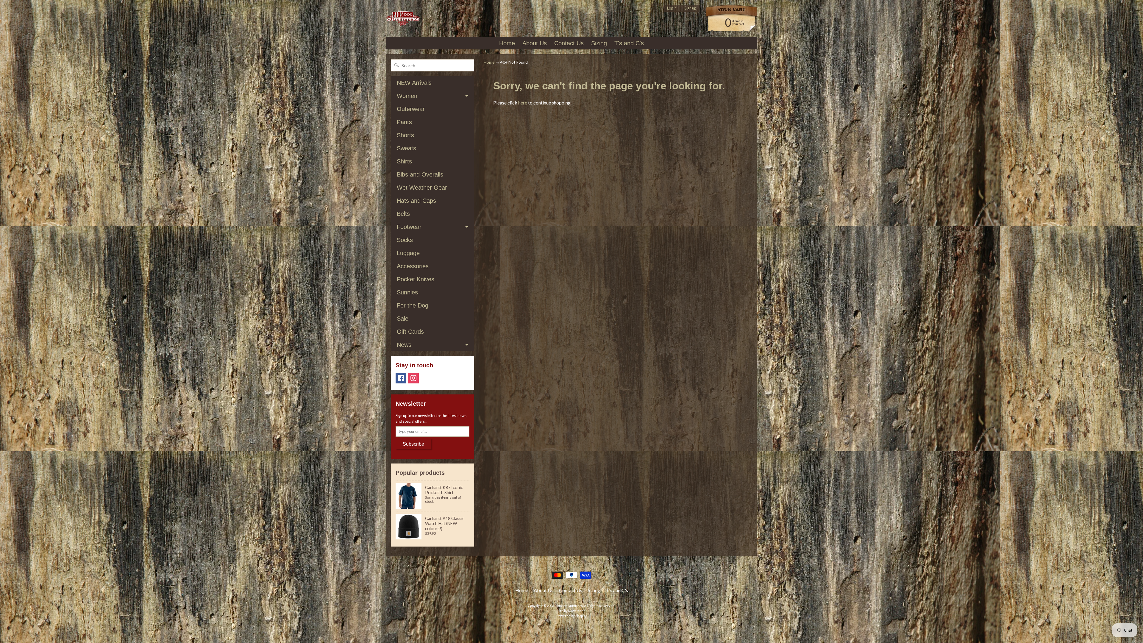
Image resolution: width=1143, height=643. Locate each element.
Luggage (408, 253)
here (522, 102)
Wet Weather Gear (422, 187)
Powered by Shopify (572, 616)
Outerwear (411, 109)
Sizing (599, 43)
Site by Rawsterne (571, 611)
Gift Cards (410, 331)
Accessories (413, 266)
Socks (405, 240)
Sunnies (407, 292)
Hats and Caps (416, 200)
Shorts (405, 135)
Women (407, 96)
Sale (402, 318)
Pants (404, 122)
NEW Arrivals (414, 82)
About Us (534, 43)
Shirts (404, 161)
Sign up (690, 8)
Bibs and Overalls (420, 174)
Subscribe (413, 444)
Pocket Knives (415, 279)
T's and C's (629, 43)
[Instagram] (413, 378)
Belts (403, 213)
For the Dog (412, 305)
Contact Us (569, 43)
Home (507, 43)
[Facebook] (401, 378)
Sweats (406, 148)
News (404, 344)
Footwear (409, 227)
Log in (672, 8)
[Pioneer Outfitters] (403, 18)
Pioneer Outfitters (569, 606)
